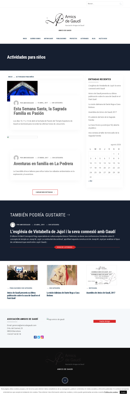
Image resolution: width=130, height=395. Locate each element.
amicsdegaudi (28, 103)
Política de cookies (111, 392)
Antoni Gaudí (48, 38)
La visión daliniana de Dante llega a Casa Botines (104, 105)
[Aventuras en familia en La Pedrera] (22, 146)
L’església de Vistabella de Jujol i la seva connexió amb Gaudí (104, 87)
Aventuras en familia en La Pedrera (43, 163)
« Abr (90, 181)
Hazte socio (103, 38)
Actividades (85, 38)
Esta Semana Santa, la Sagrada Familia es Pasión (40, 111)
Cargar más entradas (44, 192)
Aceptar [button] (123, 392)
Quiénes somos (35, 38)
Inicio (25, 38)
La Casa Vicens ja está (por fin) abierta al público (103, 126)
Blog (93, 38)
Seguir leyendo (64, 247)
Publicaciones (61, 38)
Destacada (93, 288)
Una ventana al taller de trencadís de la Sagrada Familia (103, 134)
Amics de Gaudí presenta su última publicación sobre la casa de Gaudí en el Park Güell (104, 96)
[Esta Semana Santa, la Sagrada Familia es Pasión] (22, 91)
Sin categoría (57, 103)
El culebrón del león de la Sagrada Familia (101, 118)
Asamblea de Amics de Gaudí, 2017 (102, 112)
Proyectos (73, 38)
